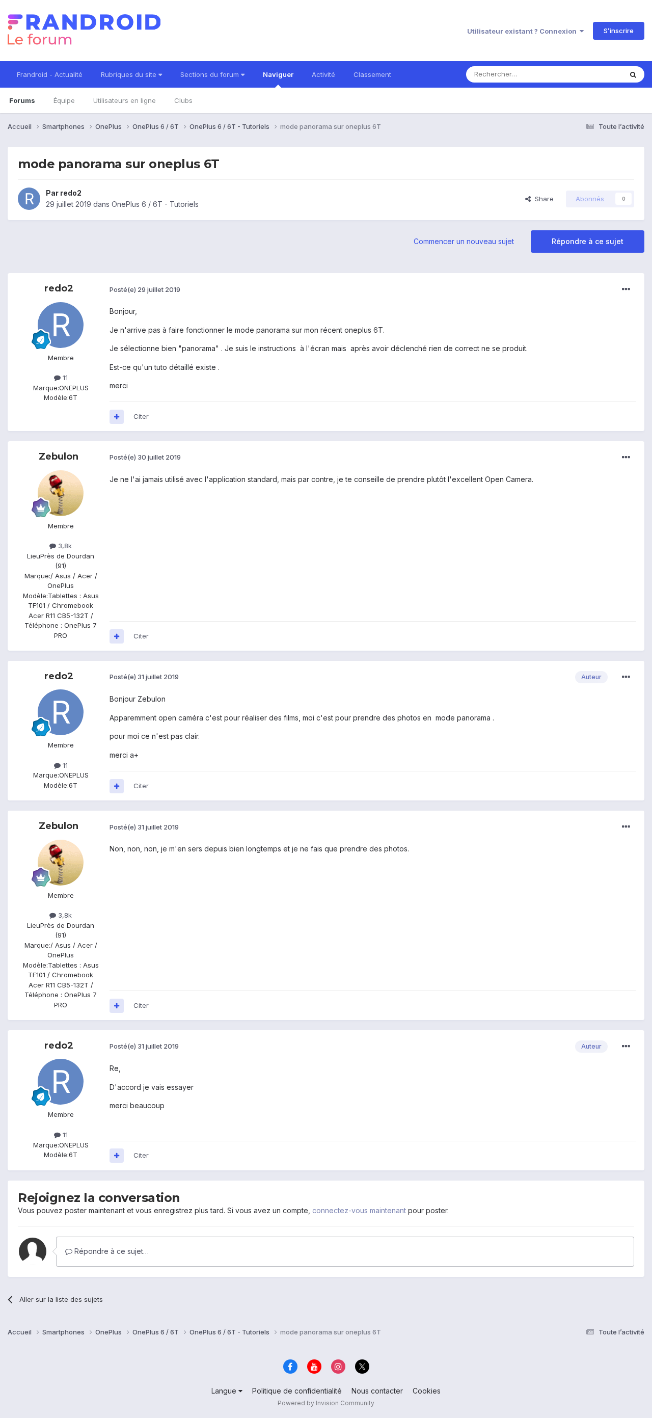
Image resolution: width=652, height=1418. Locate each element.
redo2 (71, 193)
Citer (141, 416)
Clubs (183, 100)
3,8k (64, 546)
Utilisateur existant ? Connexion (523, 31)
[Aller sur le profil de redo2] (29, 199)
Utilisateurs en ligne (124, 100)
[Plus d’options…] (626, 289)
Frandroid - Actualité (50, 74)
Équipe (64, 100)
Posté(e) (145, 289)
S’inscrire (619, 30)
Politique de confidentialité (297, 1390)
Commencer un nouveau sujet (464, 241)
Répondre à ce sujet (587, 241)
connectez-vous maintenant (359, 1210)
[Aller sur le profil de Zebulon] (61, 493)
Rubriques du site (129, 74)
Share (542, 199)
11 (64, 377)
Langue (224, 1390)
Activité (323, 74)
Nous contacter (377, 1390)
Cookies (427, 1390)
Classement (372, 74)
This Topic (592, 74)
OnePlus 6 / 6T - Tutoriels (155, 204)
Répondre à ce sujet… (110, 1251)
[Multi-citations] (117, 417)
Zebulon (58, 456)
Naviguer (278, 74)
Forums (22, 100)
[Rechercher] (633, 74)
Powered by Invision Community (326, 1403)
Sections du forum (210, 74)
